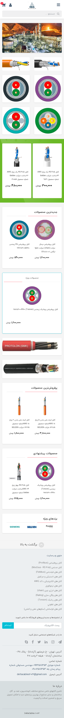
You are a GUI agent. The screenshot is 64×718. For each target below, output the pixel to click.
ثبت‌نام (8, 625)
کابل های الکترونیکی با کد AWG (48, 581)
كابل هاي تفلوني (55, 604)
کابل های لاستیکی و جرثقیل (49, 576)
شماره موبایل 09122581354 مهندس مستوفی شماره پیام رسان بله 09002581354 (34, 667)
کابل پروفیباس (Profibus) (50, 562)
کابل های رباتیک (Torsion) (50, 600)
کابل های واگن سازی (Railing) (49, 595)
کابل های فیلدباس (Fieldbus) (49, 572)
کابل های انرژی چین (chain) (49, 590)
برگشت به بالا (29, 545)
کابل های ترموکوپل (53, 586)
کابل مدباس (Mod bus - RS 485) (47, 567)
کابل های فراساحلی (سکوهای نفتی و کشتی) (43, 609)
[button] (5, 5)
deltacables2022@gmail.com (32, 674)
